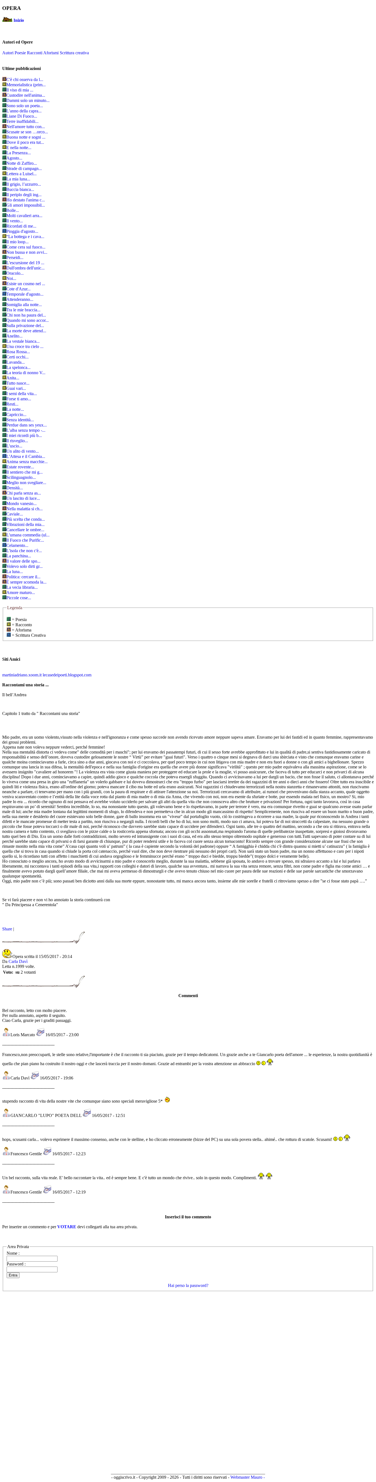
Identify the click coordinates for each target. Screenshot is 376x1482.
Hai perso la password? (188, 1285)
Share (7, 929)
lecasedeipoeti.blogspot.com (67, 675)
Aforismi (51, 52)
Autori (7, 52)
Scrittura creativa (74, 52)
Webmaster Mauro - (247, 1477)
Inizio (18, 20)
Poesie (20, 52)
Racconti (34, 52)
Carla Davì (18, 961)
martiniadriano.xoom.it (22, 675)
